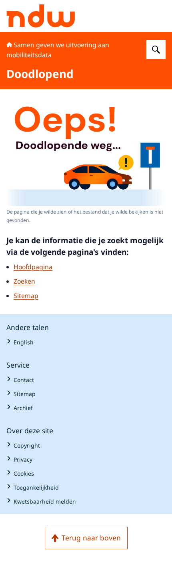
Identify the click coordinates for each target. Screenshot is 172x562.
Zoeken (24, 281)
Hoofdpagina (33, 266)
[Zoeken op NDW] (156, 49)
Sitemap (26, 295)
